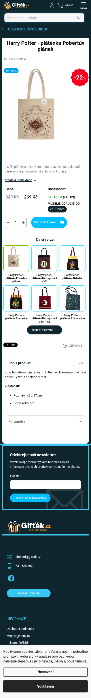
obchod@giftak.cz (28, 557)
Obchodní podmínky (20, 629)
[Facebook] (10, 577)
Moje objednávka (18, 636)
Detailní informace (18, 180)
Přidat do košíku (45, 222)
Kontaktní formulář (28, 593)
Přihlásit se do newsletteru (30, 498)
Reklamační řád (17, 642)
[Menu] (83, 5)
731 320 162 (24, 565)
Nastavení (45, 672)
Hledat (79, 17)
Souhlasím (45, 686)
